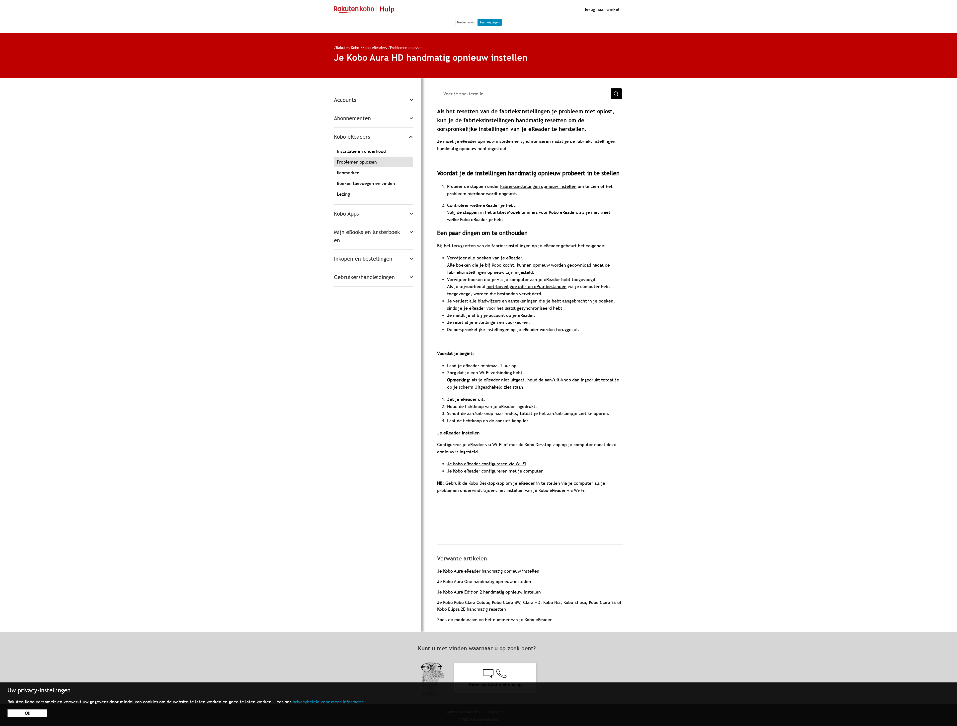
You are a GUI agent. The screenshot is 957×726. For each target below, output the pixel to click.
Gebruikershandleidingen (364, 277)
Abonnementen (352, 118)
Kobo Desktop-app (486, 483)
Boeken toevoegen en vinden (366, 183)
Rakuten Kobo (347, 47)
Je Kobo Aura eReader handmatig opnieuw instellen (488, 571)
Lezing (343, 194)
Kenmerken (348, 173)
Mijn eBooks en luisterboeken (367, 236)
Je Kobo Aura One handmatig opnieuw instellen (484, 581)
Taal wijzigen (489, 22)
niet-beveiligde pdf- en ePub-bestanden (526, 286)
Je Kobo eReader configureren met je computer (495, 471)
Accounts (345, 100)
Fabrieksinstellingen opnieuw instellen (538, 186)
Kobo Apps (346, 213)
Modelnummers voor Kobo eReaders (542, 212)
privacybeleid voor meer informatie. (329, 702)
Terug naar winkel (601, 9)
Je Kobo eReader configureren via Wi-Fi (486, 464)
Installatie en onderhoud (361, 151)
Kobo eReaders (375, 47)
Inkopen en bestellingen (363, 258)
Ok (27, 713)
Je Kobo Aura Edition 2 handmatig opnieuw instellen (489, 592)
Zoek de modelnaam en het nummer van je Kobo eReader (494, 619)
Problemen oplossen (406, 47)
